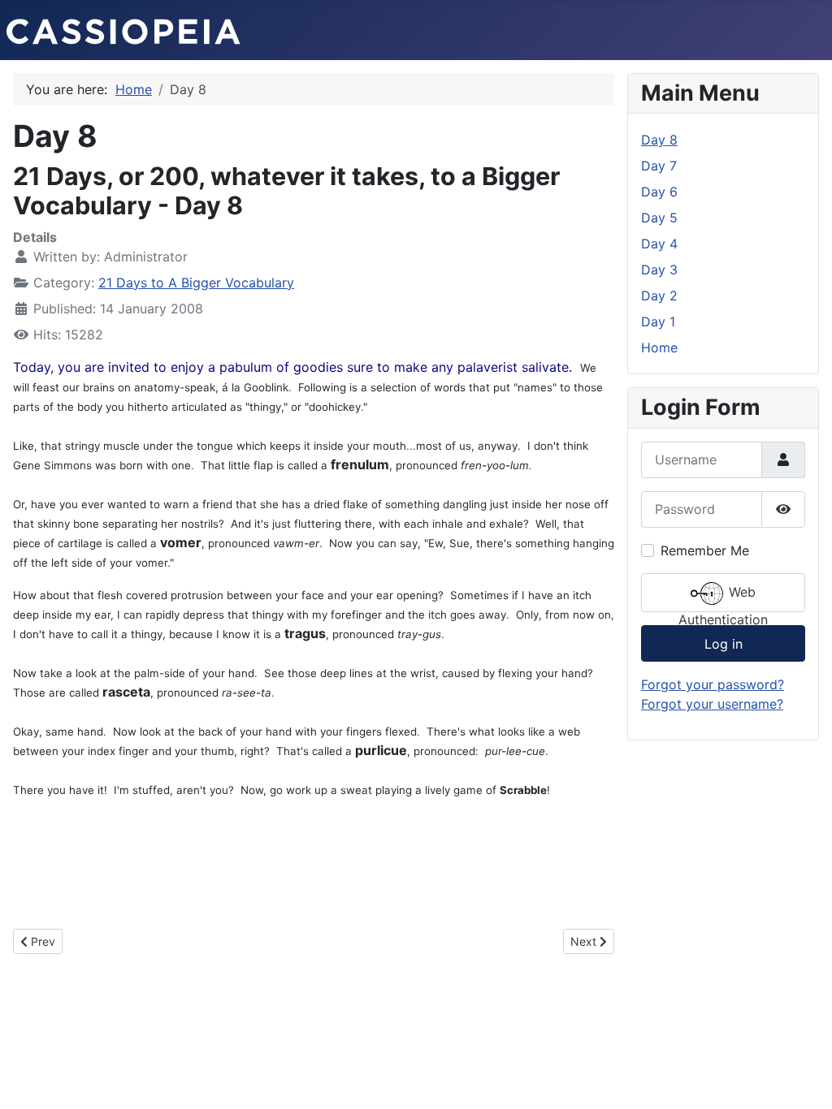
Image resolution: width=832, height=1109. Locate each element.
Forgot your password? (712, 684)
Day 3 (659, 269)
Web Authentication (723, 598)
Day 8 (659, 140)
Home (659, 347)
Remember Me (705, 550)
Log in (723, 644)
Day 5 (659, 217)
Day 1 (658, 321)
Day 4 (659, 243)
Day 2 (659, 295)
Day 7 (659, 166)
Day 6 (659, 191)
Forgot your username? (712, 704)
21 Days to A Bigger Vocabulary (196, 282)
